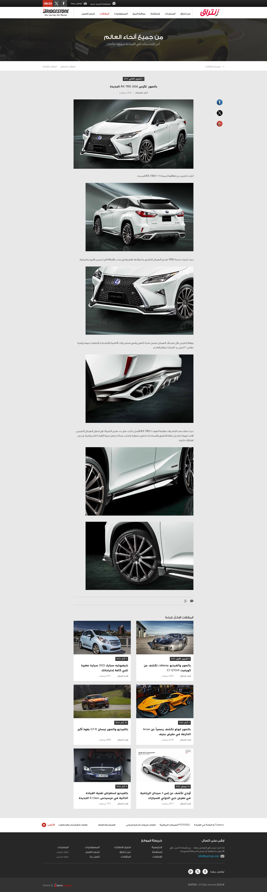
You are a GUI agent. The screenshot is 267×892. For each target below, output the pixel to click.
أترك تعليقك (141, 92)
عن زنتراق (185, 13)
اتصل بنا (95, 856)
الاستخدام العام (106, 825)
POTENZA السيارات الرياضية (175, 825)
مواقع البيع (139, 13)
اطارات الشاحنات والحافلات (72, 825)
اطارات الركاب (62, 852)
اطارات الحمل (62, 857)
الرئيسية (157, 847)
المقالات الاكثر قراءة (179, 617)
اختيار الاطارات (122, 847)
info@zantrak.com (209, 856)
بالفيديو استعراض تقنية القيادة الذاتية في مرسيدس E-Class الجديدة (103, 796)
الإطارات (157, 856)
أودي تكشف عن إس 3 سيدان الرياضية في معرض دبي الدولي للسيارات (165, 796)
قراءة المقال (185, 676)
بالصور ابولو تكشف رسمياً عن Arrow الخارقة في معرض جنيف (167, 732)
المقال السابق (68, 66)
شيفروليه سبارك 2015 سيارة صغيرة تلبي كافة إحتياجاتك (104, 668)
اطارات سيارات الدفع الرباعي (141, 825)
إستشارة (155, 13)
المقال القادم (50, 66)
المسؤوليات (121, 13)
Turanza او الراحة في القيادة (209, 825)
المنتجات (170, 13)
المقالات (104, 13)
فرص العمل (88, 13)
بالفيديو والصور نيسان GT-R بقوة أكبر (103, 729)
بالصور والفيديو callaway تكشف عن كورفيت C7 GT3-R (167, 668)
